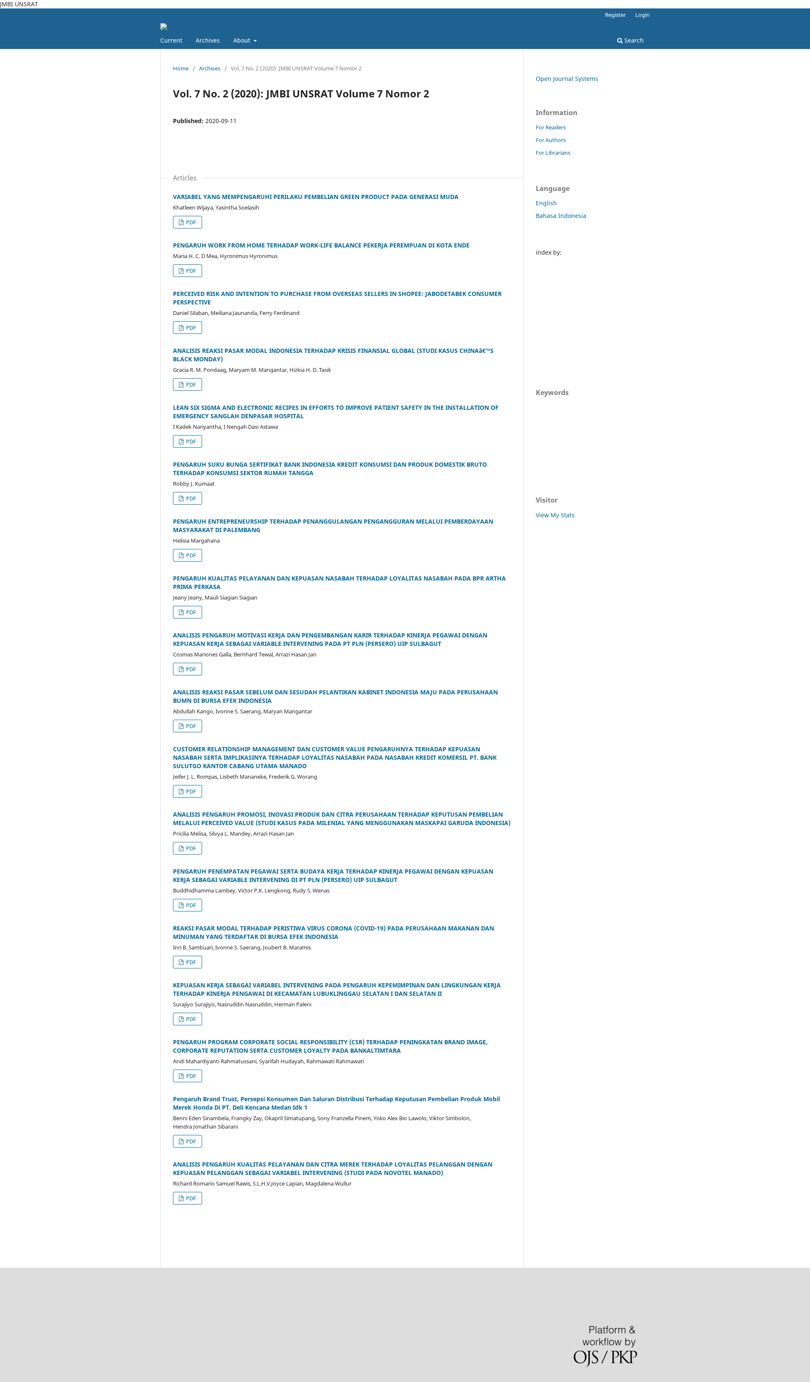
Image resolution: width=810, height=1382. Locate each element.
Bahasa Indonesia (561, 216)
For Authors (551, 140)
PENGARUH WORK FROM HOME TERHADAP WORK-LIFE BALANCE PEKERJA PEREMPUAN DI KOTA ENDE (321, 245)
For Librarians (553, 152)
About (242, 40)
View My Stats (555, 515)
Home (181, 68)
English (546, 203)
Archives (208, 40)
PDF (190, 222)
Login (642, 15)
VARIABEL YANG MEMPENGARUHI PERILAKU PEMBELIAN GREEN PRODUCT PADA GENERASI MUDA (316, 197)
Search (633, 40)
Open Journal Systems (567, 79)
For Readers (551, 127)
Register (615, 15)
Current (171, 40)
